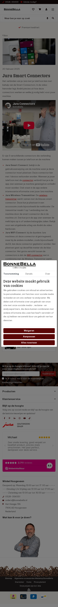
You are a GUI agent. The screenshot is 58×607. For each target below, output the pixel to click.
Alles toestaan (29, 342)
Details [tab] (29, 273)
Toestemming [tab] (11, 273)
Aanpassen (29, 336)
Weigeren (29, 330)
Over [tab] (47, 273)
